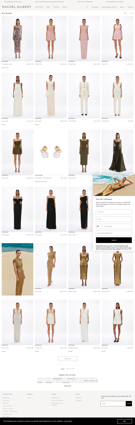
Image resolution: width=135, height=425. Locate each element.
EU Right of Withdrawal (10, 411)
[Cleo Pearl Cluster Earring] (51, 152)
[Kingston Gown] (84, 322)
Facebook (79, 398)
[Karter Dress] (84, 266)
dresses (91, 380)
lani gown (38, 291)
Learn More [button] (68, 421)
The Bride (56, 7)
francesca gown (7, 64)
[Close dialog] (132, 176)
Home (62, 368)
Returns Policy (7, 406)
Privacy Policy (55, 398)
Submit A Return (8, 409)
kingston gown (73, 348)
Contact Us (6, 398)
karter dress (72, 291)
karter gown (105, 291)
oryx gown (5, 121)
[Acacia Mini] (51, 322)
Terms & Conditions (57, 400)
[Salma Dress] (84, 152)
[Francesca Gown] (17, 38)
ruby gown (5, 348)
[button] (132, 13)
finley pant (105, 121)
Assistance (94, 7)
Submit (129, 403)
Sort (132, 13)
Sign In (122, 7)
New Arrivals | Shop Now (79, 2)
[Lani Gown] (51, 266)
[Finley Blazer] (84, 95)
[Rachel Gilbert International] (17, 7)
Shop (48, 7)
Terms (129, 249)
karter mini (38, 64)
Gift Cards (6, 417)
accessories (66, 382)
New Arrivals (39, 7)
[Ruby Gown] (17, 322)
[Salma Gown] (84, 38)
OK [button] (125, 421)
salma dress (72, 178)
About (29, 398)
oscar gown (5, 235)
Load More (67, 359)
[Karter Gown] (117, 266)
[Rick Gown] (51, 95)
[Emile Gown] (84, 209)
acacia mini (38, 348)
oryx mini (104, 64)
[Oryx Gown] (17, 95)
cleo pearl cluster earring (43, 178)
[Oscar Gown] (17, 209)
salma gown (72, 64)
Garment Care (7, 414)
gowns (86, 380)
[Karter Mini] (51, 38)
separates (49, 382)
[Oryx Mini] (117, 38)
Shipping (5, 403)
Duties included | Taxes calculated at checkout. (43, 2)
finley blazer (72, 121)
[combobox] (100, 226)
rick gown (38, 121)
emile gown (72, 235)
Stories (65, 7)
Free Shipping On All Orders (109, 2)
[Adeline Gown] (117, 152)
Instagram (79, 400)
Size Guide (6, 400)
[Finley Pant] (117, 95)
